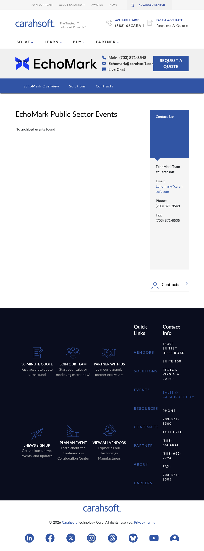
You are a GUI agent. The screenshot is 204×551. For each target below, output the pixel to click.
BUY (77, 42)
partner (143, 445)
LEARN (52, 42)
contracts (146, 426)
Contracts (104, 86)
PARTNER (106, 42)
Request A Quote (172, 25)
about (141, 464)
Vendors (144, 352)
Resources (146, 408)
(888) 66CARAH (130, 25)
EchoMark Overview (41, 86)
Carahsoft (69, 522)
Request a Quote (171, 63)
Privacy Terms (144, 522)
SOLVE (23, 42)
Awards (97, 4)
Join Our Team (42, 4)
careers (143, 483)
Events (142, 389)
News (114, 4)
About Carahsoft (72, 4)
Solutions (77, 86)
